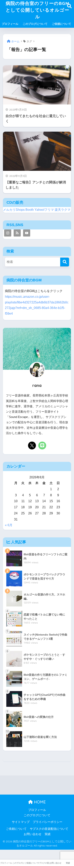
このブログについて (35, 23)
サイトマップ (21, 821)
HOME (39, 801)
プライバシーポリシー (47, 821)
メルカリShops (14, 209)
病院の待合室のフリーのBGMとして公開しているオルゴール (37, 9)
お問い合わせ (32, 834)
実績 (48, 834)
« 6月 (8, 525)
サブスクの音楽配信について (49, 828)
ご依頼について (61, 23)
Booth (29, 209)
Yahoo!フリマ (44, 209)
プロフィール (10, 23)
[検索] (64, 262)
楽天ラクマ (62, 209)
